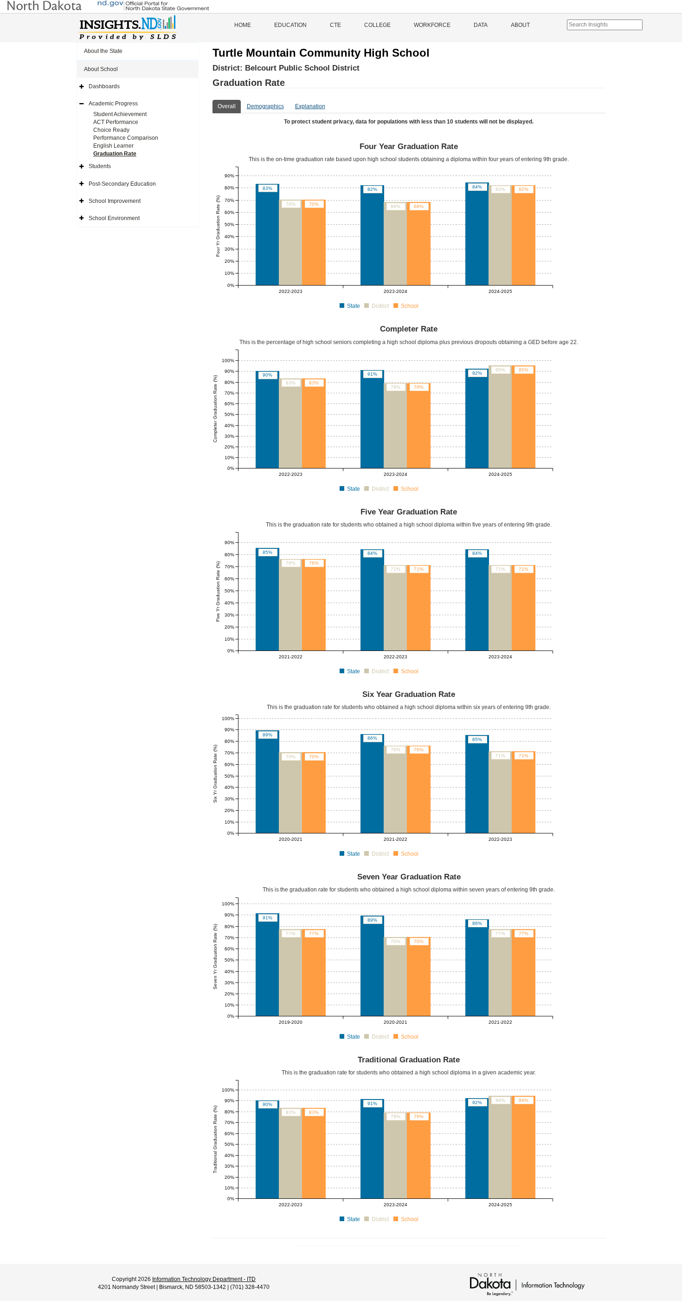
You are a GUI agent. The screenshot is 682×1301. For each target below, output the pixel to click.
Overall (227, 106)
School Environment (114, 218)
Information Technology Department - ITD (204, 1279)
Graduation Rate (114, 153)
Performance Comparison (125, 138)
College (377, 25)
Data (481, 25)
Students (100, 166)
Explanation (310, 106)
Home (242, 25)
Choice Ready (111, 130)
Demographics (265, 106)
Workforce (432, 25)
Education (290, 25)
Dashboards (104, 86)
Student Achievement (120, 114)
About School (101, 69)
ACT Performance (115, 122)
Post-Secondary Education (122, 184)
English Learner (113, 146)
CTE (335, 25)
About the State (103, 51)
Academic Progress (113, 103)
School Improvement (115, 201)
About (520, 25)
